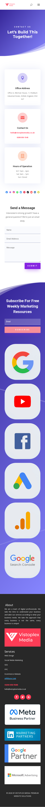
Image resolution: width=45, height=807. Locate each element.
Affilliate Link (10, 678)
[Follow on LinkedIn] (28, 697)
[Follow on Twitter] (22, 697)
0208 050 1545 (22, 137)
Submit (32, 266)
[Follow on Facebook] (16, 697)
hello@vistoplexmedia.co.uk (22, 133)
